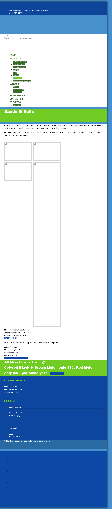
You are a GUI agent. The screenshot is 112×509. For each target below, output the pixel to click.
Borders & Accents (19, 67)
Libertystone (13, 488)
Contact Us (8, 494)
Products (15, 58)
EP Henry (16, 87)
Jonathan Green (14, 485)
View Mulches (57, 373)
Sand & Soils (13, 428)
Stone (15, 73)
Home (6, 452)
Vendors (15, 83)
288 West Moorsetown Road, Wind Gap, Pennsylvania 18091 (28, 10)
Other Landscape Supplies (22, 81)
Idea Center (17, 105)
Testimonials (8, 491)
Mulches (16, 75)
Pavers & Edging (19, 64)
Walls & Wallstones (20, 62)
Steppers (16, 70)
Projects (15, 102)
